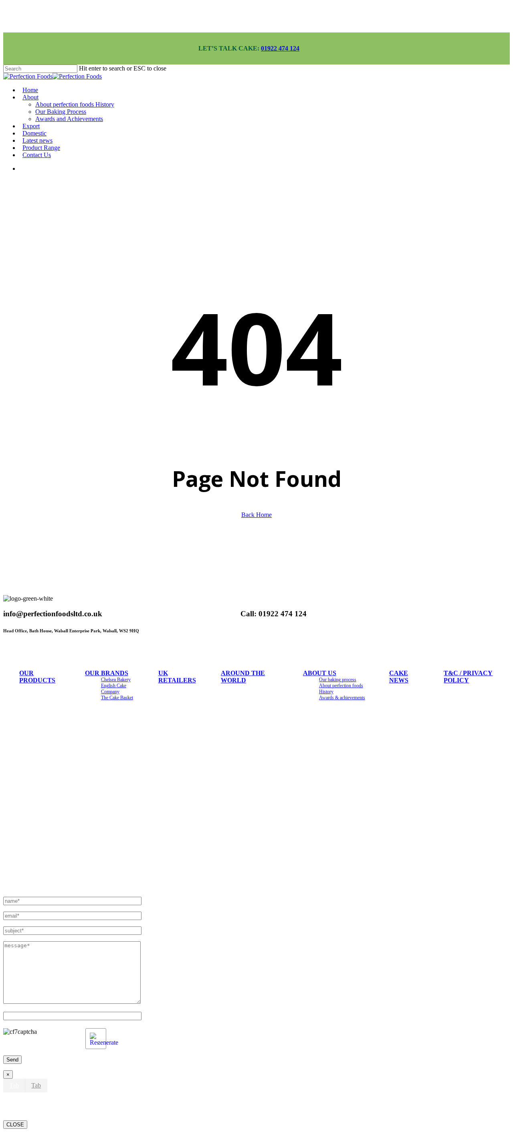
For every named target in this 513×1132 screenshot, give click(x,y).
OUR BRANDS (106, 673)
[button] (14, 1085)
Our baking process (337, 679)
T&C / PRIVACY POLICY (468, 677)
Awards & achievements (342, 697)
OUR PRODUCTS (37, 677)
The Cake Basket (117, 697)
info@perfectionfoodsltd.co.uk (49, 876)
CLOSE (15, 1125)
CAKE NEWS (398, 677)
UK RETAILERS (177, 677)
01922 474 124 (280, 48)
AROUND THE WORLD (243, 677)
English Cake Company (113, 688)
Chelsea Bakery (116, 679)
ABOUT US (319, 673)
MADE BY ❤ (107, 750)
